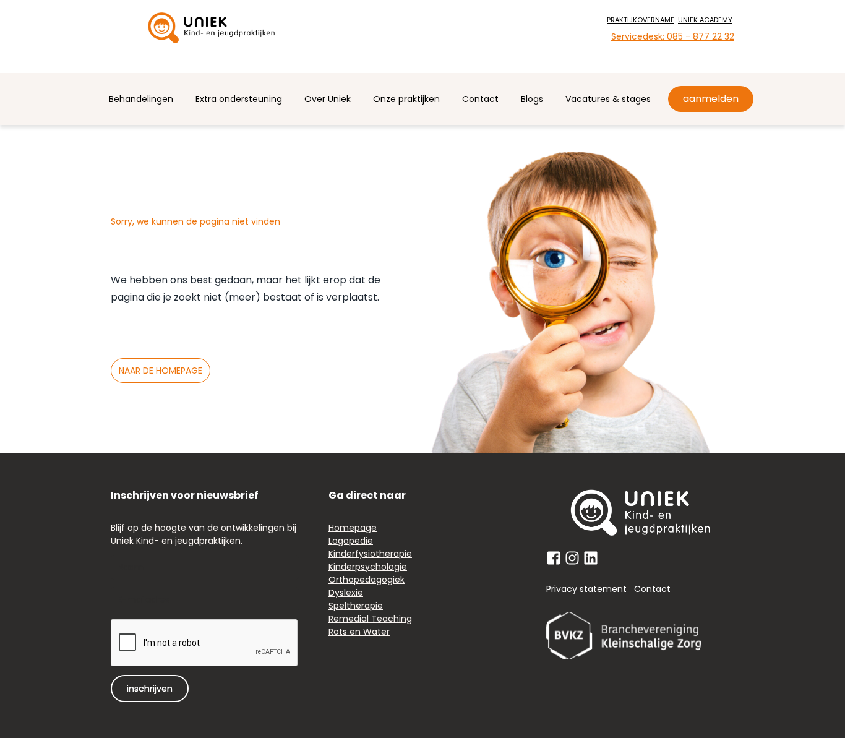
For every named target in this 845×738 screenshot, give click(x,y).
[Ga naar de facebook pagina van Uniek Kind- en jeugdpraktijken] (553, 558)
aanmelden (711, 99)
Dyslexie (345, 592)
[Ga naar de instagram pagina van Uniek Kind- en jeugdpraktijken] (572, 558)
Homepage (352, 527)
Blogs (532, 99)
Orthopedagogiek (366, 579)
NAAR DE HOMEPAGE (160, 370)
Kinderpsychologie (367, 566)
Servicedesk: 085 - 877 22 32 (672, 36)
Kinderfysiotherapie (370, 553)
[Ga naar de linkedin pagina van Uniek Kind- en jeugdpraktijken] (590, 558)
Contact (480, 99)
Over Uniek (327, 99)
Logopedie (350, 540)
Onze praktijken (406, 99)
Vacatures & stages (608, 99)
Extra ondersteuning (238, 99)
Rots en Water (359, 631)
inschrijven (150, 688)
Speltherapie (355, 605)
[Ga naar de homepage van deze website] (211, 27)
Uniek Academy (705, 20)
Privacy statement (586, 589)
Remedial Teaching (370, 618)
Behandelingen (141, 99)
